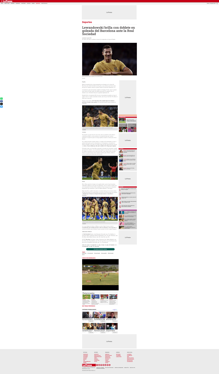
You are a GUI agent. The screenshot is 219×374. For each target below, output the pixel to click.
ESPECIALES (107, 356)
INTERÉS (96, 352)
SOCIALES (96, 359)
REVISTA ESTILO (130, 357)
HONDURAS (85, 354)
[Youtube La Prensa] (103, 365)
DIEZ (128, 356)
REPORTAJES (107, 357)
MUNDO (84, 359)
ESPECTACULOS (97, 355)
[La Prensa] (87, 365)
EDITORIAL (118, 354)
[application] (100, 274)
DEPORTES (96, 354)
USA (84, 360)
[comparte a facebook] (1, 101)
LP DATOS (107, 359)
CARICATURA (118, 356)
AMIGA (95, 357)
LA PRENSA (129, 354)
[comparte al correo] (1, 107)
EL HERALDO (129, 355)
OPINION (118, 352)
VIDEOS (106, 360)
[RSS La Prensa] (110, 365)
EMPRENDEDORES (98, 356)
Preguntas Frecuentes (100, 368)
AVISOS (106, 362)
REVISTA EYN (130, 360)
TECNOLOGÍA (96, 360)
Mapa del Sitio (132, 367)
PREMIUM (107, 352)
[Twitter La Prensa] (99, 365)
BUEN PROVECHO (130, 359)
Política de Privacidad (109, 367)
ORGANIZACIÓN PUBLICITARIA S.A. (88, 370)
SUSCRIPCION (130, 361)
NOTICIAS (85, 352)
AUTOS (95, 361)
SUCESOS (85, 357)
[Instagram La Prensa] (101, 365)
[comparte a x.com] (1, 104)
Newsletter (126, 367)
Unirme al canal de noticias (101, 249)
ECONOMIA (85, 356)
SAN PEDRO (85, 355)
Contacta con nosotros (119, 367)
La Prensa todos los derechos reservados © (88, 368)
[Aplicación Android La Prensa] (107, 365)
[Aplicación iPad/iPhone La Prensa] (105, 365)
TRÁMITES (107, 361)
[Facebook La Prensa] (97, 365)
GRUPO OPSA (129, 352)
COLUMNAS (118, 355)
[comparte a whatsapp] (1, 99)
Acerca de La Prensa (100, 367)
